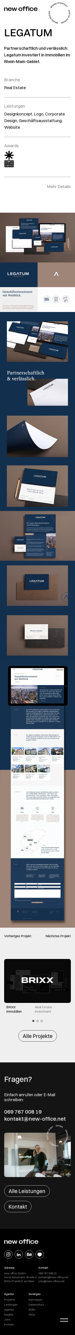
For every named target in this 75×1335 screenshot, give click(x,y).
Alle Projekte (37, 1036)
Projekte (9, 1299)
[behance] (29, 1254)
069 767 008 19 (23, 1111)
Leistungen (11, 1304)
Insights (8, 1314)
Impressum (35, 1299)
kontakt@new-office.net (35, 1118)
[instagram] (8, 1254)
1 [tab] (33, 1021)
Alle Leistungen (27, 1191)
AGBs (32, 1309)
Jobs (7, 1319)
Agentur (9, 1309)
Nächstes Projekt (58, 936)
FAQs (32, 1314)
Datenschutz (36, 1304)
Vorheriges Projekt (17, 936)
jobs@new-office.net (51, 1281)
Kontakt (18, 1206)
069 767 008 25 (47, 1273)
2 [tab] (37, 1021)
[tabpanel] (37, 986)
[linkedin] (19, 1254)
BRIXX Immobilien (14, 1009)
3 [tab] (41, 1021)
